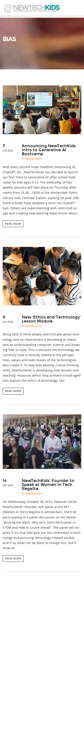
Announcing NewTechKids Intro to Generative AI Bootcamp (49, 149)
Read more (13, 223)
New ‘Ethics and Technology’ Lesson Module (51, 319)
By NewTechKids (32, 158)
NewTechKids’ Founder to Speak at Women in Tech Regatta (48, 484)
